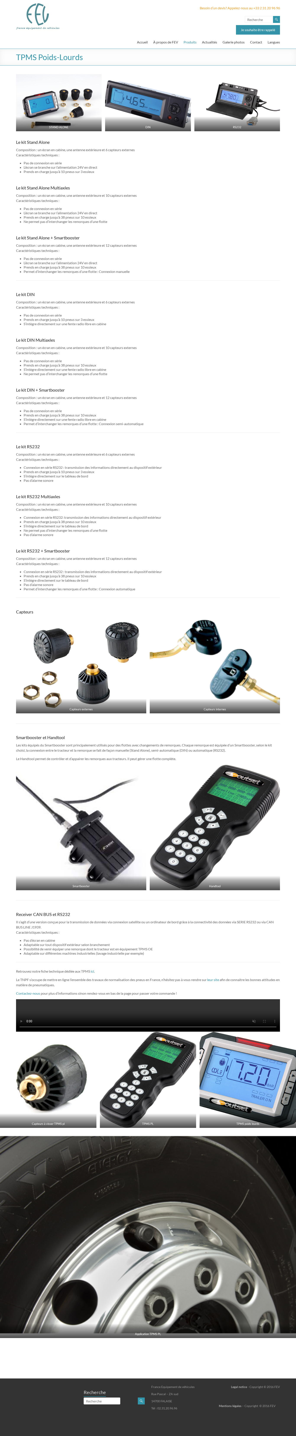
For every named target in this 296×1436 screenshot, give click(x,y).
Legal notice (239, 1387)
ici (92, 971)
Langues (274, 42)
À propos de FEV (165, 42)
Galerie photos (234, 42)
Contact (256, 42)
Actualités (209, 42)
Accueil (142, 42)
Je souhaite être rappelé (258, 30)
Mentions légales (230, 1406)
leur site (213, 980)
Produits (190, 42)
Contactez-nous (28, 993)
